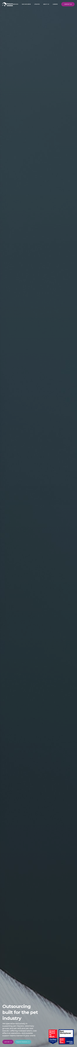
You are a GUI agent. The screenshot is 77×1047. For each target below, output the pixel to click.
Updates (37, 4)
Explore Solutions (21, 1042)
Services (15, 4)
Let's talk (7, 1042)
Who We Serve (26, 4)
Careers (55, 4)
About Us (46, 4)
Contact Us (68, 4)
